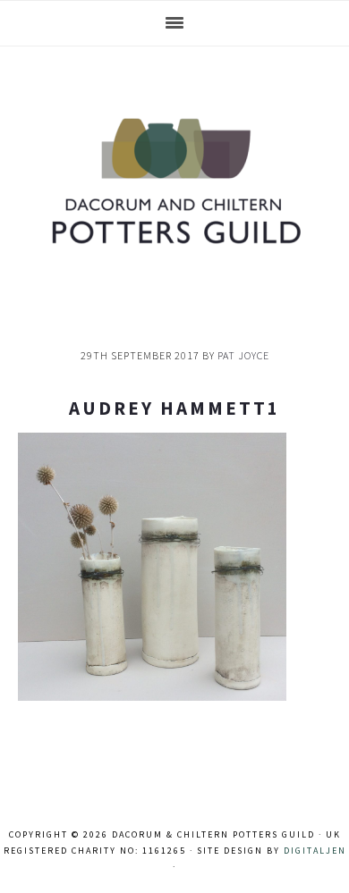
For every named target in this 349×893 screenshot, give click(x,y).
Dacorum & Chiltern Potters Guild (174, 181)
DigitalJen (315, 850)
